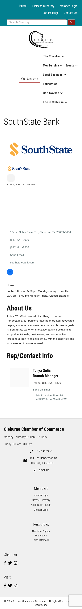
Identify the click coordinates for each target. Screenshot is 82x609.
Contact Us (70, 13)
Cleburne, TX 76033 (44, 460)
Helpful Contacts (41, 540)
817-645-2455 (44, 451)
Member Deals (41, 509)
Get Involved (51, 93)
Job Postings (51, 13)
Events (69, 65)
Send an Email (41, 389)
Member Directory (41, 500)
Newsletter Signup (41, 531)
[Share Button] (11, 178)
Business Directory (43, 6)
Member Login (68, 6)
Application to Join (41, 504)
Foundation (50, 84)
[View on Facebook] (10, 274)
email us (44, 470)
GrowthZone (41, 605)
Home (23, 6)
